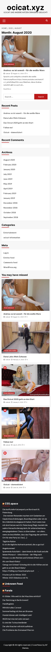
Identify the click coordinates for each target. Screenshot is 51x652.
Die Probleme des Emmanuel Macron (18, 630)
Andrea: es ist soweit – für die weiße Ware (24, 70)
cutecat (7, 73)
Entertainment (9, 64)
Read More (7, 89)
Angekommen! (8, 548)
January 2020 (9, 169)
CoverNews (37, 645)
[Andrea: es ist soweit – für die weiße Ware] (26, 51)
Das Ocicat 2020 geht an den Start (18, 123)
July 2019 (7, 174)
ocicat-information (11, 237)
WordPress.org (9, 267)
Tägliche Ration (9, 541)
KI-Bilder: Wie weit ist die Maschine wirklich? (21, 596)
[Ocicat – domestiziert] (26, 465)
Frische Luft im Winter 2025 (14, 574)
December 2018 (10, 203)
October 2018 (9, 212)
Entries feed (8, 258)
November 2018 (10, 208)
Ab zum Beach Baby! (11, 561)
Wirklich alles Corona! (11, 607)
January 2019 (9, 198)
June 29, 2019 (17, 487)
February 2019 (9, 193)
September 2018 (10, 217)
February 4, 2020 (18, 359)
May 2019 (7, 184)
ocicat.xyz (25, 7)
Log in (6, 253)
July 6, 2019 (17, 445)
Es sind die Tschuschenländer (14, 622)
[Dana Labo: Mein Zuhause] (26, 337)
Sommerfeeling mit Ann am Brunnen (17, 611)
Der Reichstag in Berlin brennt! (15, 600)
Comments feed (10, 262)
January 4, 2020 (18, 402)
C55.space (11, 503)
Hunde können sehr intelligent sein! (17, 615)
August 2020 (9, 160)
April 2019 (8, 188)
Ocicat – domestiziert (12, 132)
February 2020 (9, 164)
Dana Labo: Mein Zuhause (14, 118)
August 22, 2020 (18, 73)
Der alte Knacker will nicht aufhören (17, 626)
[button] (4, 20)
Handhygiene (8, 604)
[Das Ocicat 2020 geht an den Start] (26, 380)
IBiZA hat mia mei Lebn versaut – (16, 619)
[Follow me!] (26, 423)
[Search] (46, 20)
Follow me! (8, 127)
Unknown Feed (14, 583)
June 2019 (7, 179)
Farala (8, 590)
